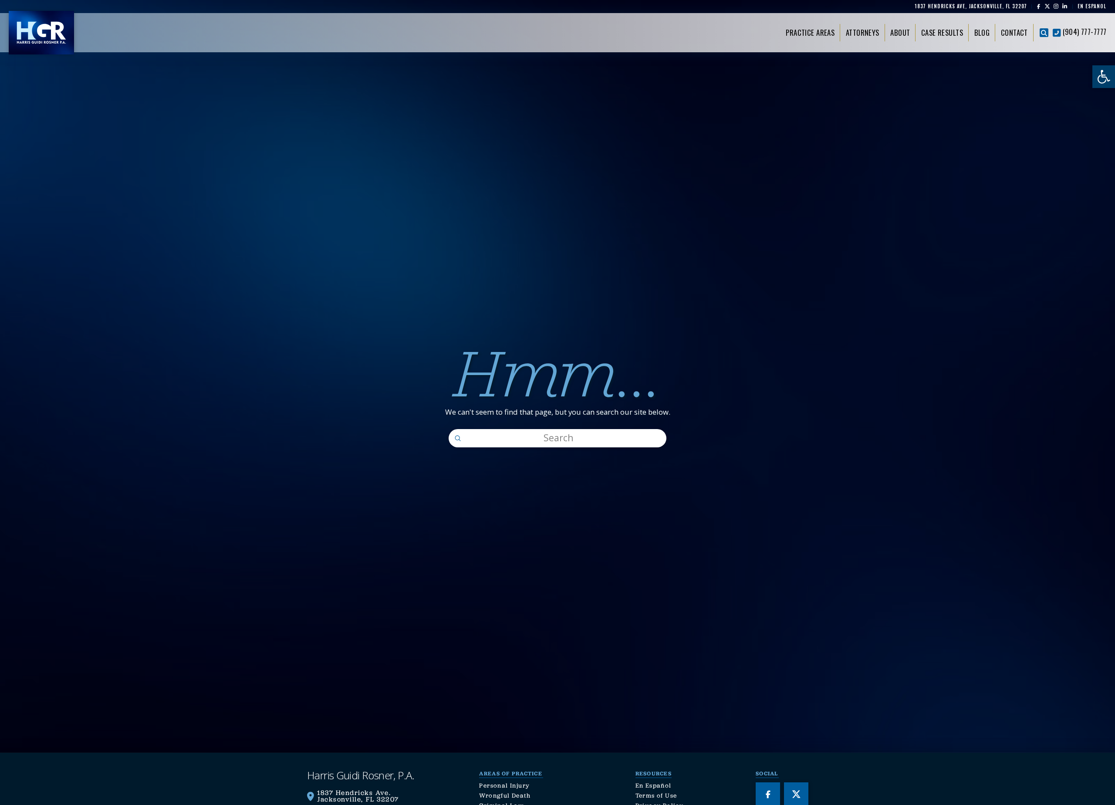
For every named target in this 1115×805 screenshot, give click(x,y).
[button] (1044, 32)
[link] (1103, 76)
